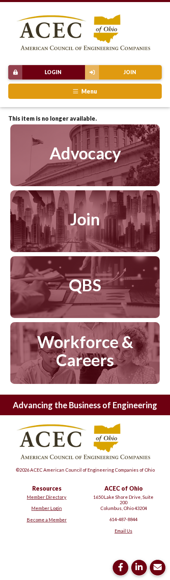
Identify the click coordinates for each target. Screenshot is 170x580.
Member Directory (46, 497)
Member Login (46, 508)
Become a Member (47, 519)
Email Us (123, 530)
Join (129, 72)
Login (53, 72)
